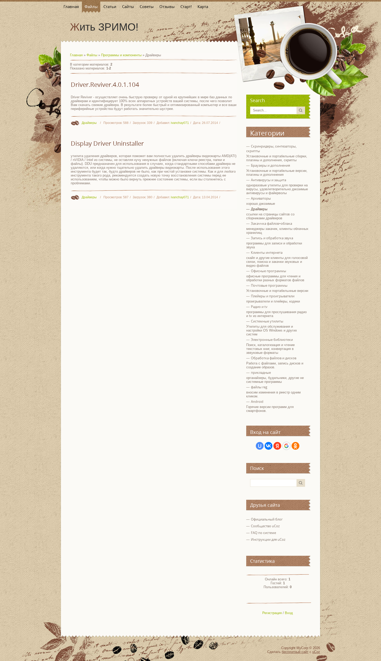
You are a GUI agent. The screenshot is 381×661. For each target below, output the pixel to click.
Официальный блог (267, 519)
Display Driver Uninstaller (107, 143)
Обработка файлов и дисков (273, 358)
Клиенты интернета (267, 252)
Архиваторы (261, 198)
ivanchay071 (180, 123)
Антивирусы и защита (268, 180)
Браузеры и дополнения (270, 165)
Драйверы (89, 123)
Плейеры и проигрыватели (272, 296)
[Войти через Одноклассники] (295, 446)
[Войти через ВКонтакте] (268, 446)
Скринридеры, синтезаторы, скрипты (271, 148)
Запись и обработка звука (272, 238)
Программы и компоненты (121, 55)
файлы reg (259, 387)
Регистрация (272, 613)
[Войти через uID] (260, 446)
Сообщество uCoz (265, 526)
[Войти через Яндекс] (277, 446)
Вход (289, 613)
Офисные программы (268, 271)
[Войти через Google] (286, 446)
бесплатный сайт (295, 652)
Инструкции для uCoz (268, 539)
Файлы (92, 55)
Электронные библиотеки (272, 339)
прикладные (261, 372)
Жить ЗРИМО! (104, 27)
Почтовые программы (269, 285)
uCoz (316, 652)
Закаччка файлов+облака (271, 223)
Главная (76, 55)
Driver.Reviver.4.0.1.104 (105, 84)
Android (257, 401)
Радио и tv (259, 306)
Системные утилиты (267, 321)
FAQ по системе (263, 532)
